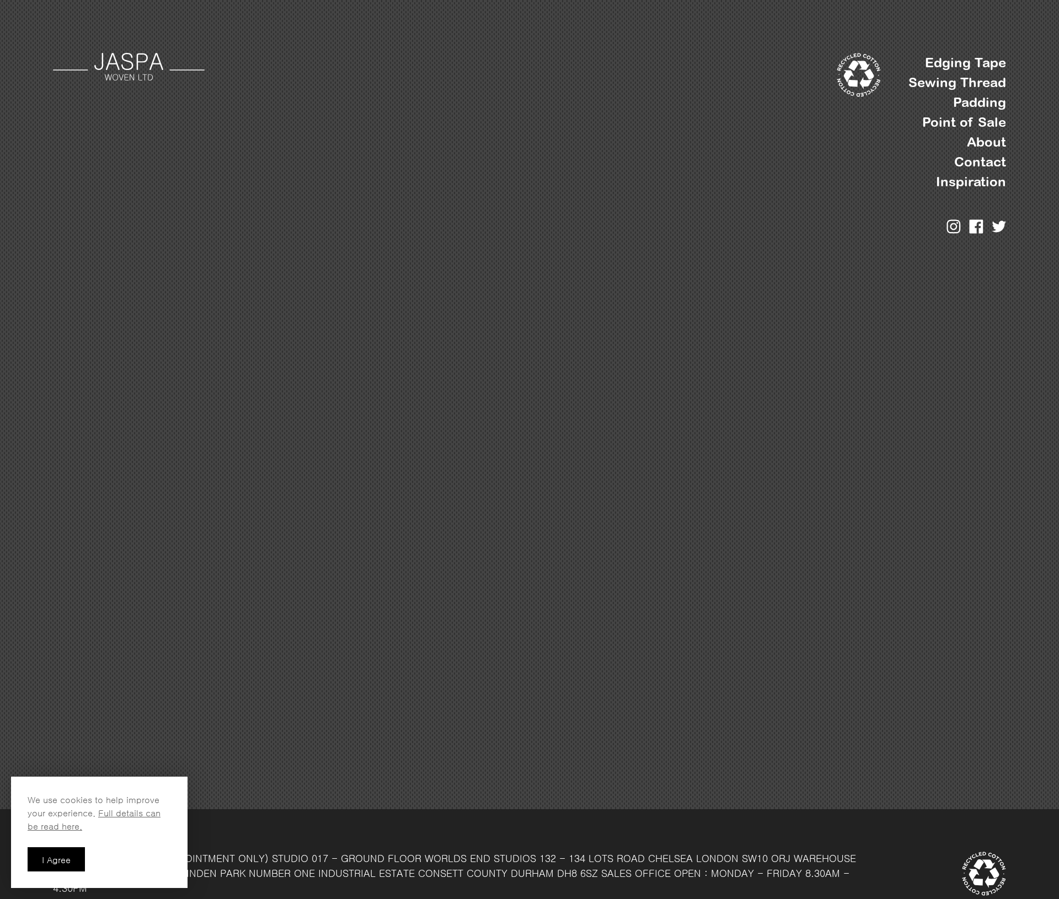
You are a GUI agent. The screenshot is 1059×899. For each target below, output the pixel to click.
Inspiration (971, 182)
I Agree (56, 859)
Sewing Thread (957, 82)
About (986, 142)
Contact (980, 162)
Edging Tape (965, 63)
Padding (979, 102)
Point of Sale (964, 122)
